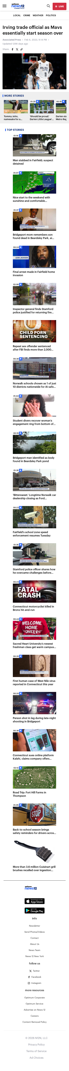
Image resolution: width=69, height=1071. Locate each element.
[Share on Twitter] (17, 49)
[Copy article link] (21, 49)
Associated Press (12, 40)
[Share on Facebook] (12, 49)
